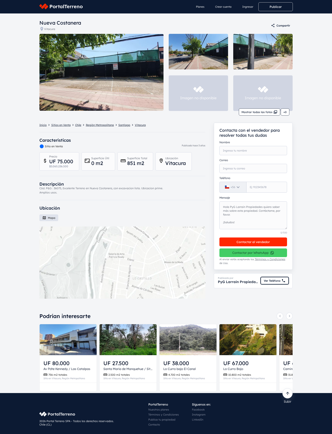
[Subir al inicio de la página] (287, 393)
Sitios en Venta (61, 125)
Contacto (154, 424)
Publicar (276, 7)
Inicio (43, 125)
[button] (122, 263)
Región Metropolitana (100, 125)
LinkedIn (197, 419)
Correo (223, 160)
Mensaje (224, 197)
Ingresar (247, 6)
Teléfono (224, 178)
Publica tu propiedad (161, 419)
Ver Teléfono (272, 280)
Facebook (198, 409)
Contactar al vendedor (253, 242)
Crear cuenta (223, 6)
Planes (200, 6)
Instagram (199, 414)
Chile (78, 125)
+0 (285, 112)
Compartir (283, 25)
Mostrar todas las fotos (257, 112)
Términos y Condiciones (270, 259)
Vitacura (49, 29)
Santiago (124, 125)
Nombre (224, 142)
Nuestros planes (158, 409)
